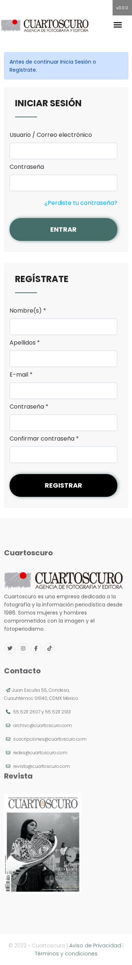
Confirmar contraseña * (44, 439)
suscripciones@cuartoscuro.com (50, 739)
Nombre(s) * (28, 311)
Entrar (63, 229)
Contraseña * (29, 407)
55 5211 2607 (26, 712)
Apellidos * (25, 343)
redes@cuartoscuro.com (40, 752)
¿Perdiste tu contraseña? (80, 203)
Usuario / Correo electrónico (51, 135)
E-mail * (21, 375)
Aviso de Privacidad (95, 945)
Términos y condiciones (66, 953)
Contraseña (27, 167)
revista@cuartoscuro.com (41, 766)
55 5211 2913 (58, 712)
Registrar (63, 485)
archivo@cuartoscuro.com (42, 725)
